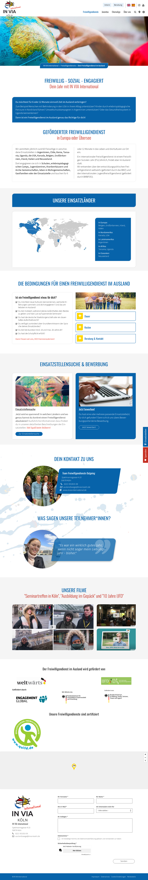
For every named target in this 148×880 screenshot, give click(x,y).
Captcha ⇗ (86, 854)
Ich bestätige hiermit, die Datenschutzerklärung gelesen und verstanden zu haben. (92, 839)
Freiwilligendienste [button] (90, 11)
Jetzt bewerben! (89, 427)
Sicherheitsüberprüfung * (67, 843)
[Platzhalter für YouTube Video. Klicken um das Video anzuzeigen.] (53, 627)
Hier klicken (77, 851)
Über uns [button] (127, 11)
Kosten (88, 327)
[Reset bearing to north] (145, 760)
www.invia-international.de (75, 490)
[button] (134, 12)
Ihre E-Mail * (62, 807)
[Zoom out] (145, 757)
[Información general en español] (133, 5)
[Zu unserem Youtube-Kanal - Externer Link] (143, 5)
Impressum (95, 877)
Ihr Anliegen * (63, 817)
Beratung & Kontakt (94, 338)
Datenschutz (105, 877)
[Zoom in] (145, 754)
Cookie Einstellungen (118, 877)
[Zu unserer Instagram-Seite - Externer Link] (139, 5)
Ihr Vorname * (63, 797)
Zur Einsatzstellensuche (29, 434)
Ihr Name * (100, 797)
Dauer (87, 316)
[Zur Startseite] (12, 9)
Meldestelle (131, 877)
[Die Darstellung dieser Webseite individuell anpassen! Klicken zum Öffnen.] (143, 12)
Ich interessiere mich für (105, 807)
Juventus (105, 11)
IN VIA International (51, 65)
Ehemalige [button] (116, 11)
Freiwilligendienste (68, 65)
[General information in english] (129, 5)
